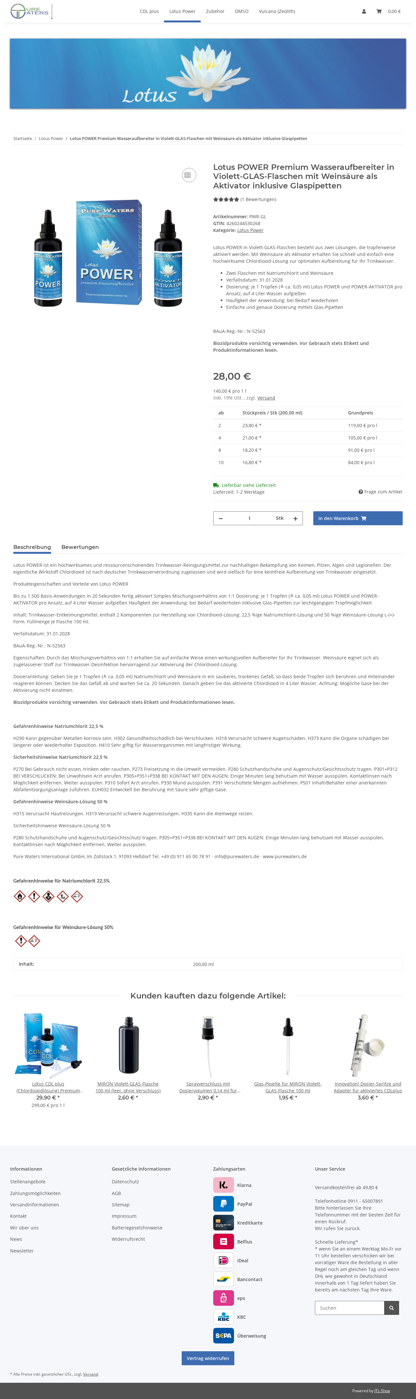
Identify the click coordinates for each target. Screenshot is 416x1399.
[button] (364, 11)
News (16, 1239)
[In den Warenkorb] (18, 159)
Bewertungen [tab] (80, 547)
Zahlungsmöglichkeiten (35, 1193)
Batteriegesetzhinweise (137, 1228)
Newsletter (22, 1251)
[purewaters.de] (38, 11)
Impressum (124, 1216)
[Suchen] (391, 1308)
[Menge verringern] (221, 518)
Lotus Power (250, 230)
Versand (266, 398)
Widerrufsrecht (128, 1239)
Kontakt (18, 1216)
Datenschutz (125, 1181)
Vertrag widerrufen (208, 1358)
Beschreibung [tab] (32, 547)
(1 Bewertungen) (258, 199)
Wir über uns (24, 1228)
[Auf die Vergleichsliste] (189, 175)
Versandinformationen (34, 1205)
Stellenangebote (28, 1181)
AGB (116, 1193)
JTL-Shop (382, 1390)
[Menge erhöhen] (295, 518)
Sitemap (121, 1205)
